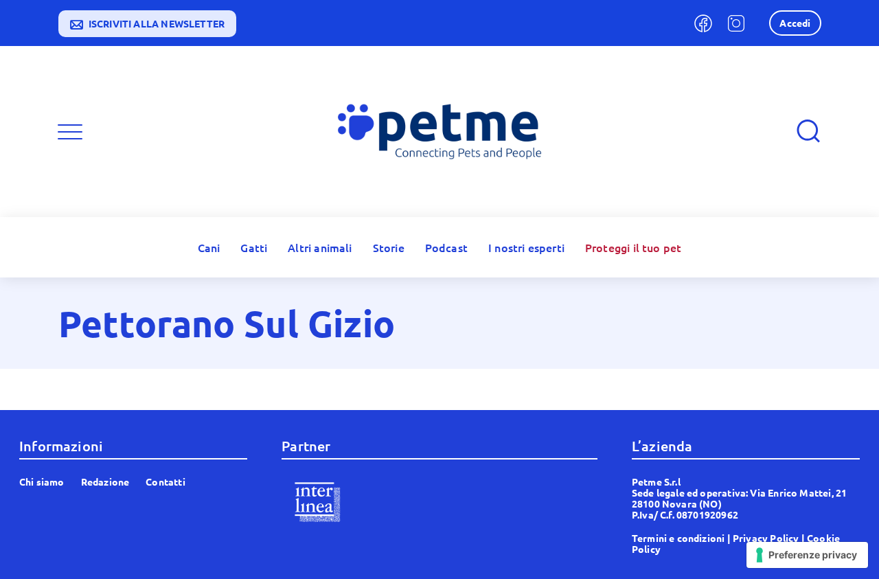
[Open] (70, 132)
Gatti (253, 247)
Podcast (446, 247)
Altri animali (320, 247)
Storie (388, 247)
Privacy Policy (766, 538)
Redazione (105, 481)
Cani (209, 247)
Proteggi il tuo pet (633, 247)
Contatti (165, 481)
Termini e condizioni (678, 538)
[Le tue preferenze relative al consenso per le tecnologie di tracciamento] (807, 555)
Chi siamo (42, 481)
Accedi (794, 22)
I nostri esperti (526, 247)
